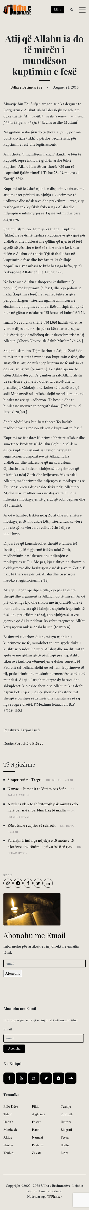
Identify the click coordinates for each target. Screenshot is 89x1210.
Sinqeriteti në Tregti (25, 779)
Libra (64, 1153)
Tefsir (7, 1114)
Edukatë (67, 1114)
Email (7, 1029)
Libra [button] (57, 9)
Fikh (35, 1106)
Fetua (65, 1137)
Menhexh (10, 1129)
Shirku (8, 1145)
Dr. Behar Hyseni (59, 780)
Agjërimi (38, 1114)
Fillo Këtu (10, 1106)
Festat (36, 1122)
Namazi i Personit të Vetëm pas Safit (37, 788)
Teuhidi (8, 1153)
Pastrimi (38, 1145)
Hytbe (65, 1145)
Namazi (37, 1137)
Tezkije (66, 1106)
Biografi (66, 1129)
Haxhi (36, 1129)
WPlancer (54, 1196)
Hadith (8, 1122)
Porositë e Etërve (28, 743)
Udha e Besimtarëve (26, 87)
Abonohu (12, 973)
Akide (7, 1137)
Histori (66, 1122)
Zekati (36, 1153)
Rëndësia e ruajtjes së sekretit (32, 825)
